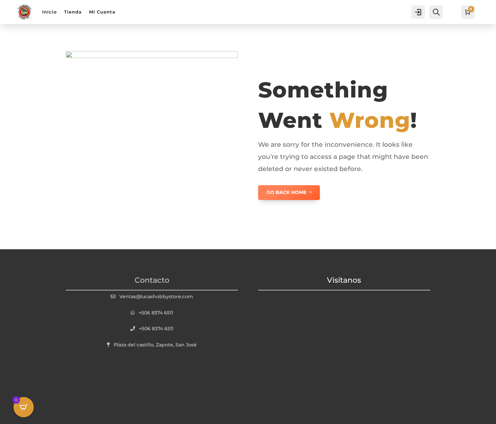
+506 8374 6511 (156, 313)
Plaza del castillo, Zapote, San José (155, 345)
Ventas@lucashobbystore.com (156, 296)
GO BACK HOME (286, 192)
